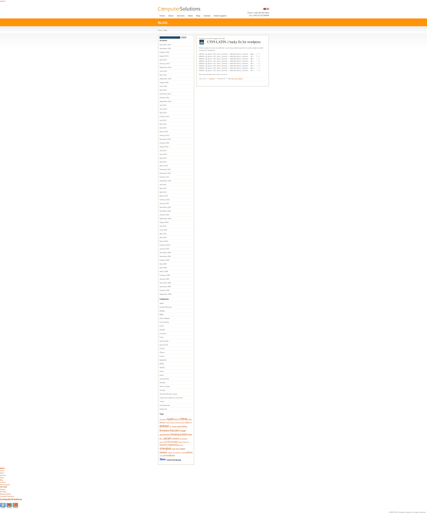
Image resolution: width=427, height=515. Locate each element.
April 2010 (163, 237)
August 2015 (164, 82)
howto (183, 434)
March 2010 (164, 241)
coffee (187, 422)
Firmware (163, 333)
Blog (198, 16)
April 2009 (163, 268)
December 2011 (165, 169)
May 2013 (163, 124)
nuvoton (174, 442)
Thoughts (169, 452)
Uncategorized (165, 405)
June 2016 (163, 71)
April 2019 (163, 60)
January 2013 (164, 135)
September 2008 (165, 294)
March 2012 (164, 166)
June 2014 (163, 109)
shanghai (165, 448)
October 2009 (164, 260)
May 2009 (163, 264)
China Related (165, 318)
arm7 (176, 419)
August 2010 (164, 222)
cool (191, 422)
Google (182, 431)
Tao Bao (162, 390)
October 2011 (164, 177)
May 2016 (163, 75)
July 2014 (163, 105)
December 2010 (165, 207)
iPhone (162, 352)
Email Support (220, 16)
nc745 (167, 442)
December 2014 (165, 94)
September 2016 (165, 67)
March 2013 (164, 132)
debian (164, 426)
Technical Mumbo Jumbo (168, 394)
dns (171, 426)
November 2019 (165, 48)
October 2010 (164, 215)
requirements (164, 379)
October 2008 (164, 290)
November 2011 (165, 173)
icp (163, 439)
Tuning (183, 452)
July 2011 (163, 184)
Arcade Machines (166, 307)
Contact (206, 16)
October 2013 (164, 116)
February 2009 (165, 275)
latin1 (232, 78)
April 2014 (163, 113)
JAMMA (175, 439)
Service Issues (165, 386)
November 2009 (165, 256)
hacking (175, 434)
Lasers (162, 356)
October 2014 (164, 97)
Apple (162, 303)
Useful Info (212, 78)
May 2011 (163, 188)
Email (161, 326)
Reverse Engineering (169, 445)
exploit (179, 426)
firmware (164, 430)
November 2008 (165, 286)
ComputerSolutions (11, 499)
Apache (164, 419)
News (190, 16)
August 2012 (164, 147)
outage (180, 442)
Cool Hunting (164, 322)
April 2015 (163, 90)
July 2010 (163, 226)
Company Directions (7, 496)
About (170, 16)
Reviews (162, 382)
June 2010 (163, 230)
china (183, 419)
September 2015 (165, 79)
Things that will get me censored (171, 398)
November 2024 (165, 45)
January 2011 (164, 203)
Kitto (180, 439)
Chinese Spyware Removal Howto (175, 422)
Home (162, 16)
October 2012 (164, 143)
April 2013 (163, 128)
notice (162, 371)
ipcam (168, 438)
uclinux (189, 452)
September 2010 (165, 218)
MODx (162, 364)
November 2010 (165, 211)
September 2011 (165, 181)
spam (182, 449)
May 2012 (163, 158)
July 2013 (163, 120)
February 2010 (165, 245)
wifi (164, 455)
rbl (188, 442)
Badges (162, 311)
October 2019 (164, 52)
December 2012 (165, 139)
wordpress (240, 78)
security (181, 445)
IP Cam (162, 348)
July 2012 (163, 150)
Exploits (162, 330)
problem (185, 442)
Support (3, 1)
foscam (174, 430)
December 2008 (165, 283)
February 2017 (165, 63)
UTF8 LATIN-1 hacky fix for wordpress (234, 41)
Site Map (3, 492)
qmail (161, 375)
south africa (175, 449)
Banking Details (5, 494)
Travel (162, 401)
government (164, 345)
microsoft (162, 442)
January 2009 (164, 279)
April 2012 (163, 162)
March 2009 (164, 271)
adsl (161, 419)
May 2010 (163, 234)
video (161, 455)
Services (180, 16)
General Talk (164, 341)
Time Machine (176, 452)
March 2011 (164, 196)
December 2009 (165, 252)
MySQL (162, 367)
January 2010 (164, 249)
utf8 (236, 78)
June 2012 (163, 154)
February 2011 (165, 200)
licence (184, 439)
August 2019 (164, 56)
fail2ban (184, 426)
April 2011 (163, 192)
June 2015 (163, 86)
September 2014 (165, 101)
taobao (163, 452)
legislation (163, 360)
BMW (161, 314)
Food (161, 337)
